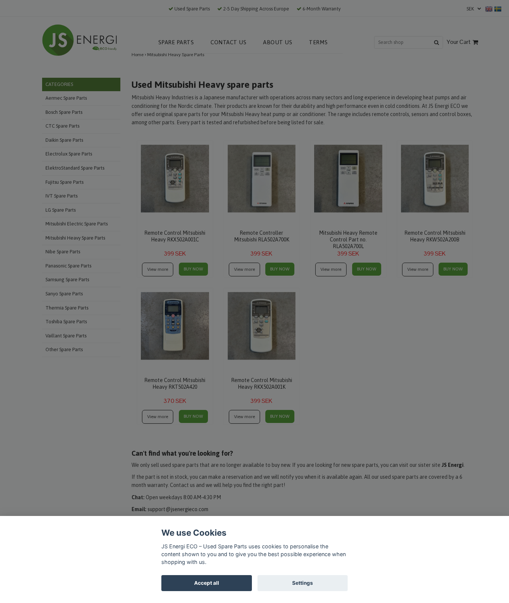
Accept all (206, 583)
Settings (302, 583)
